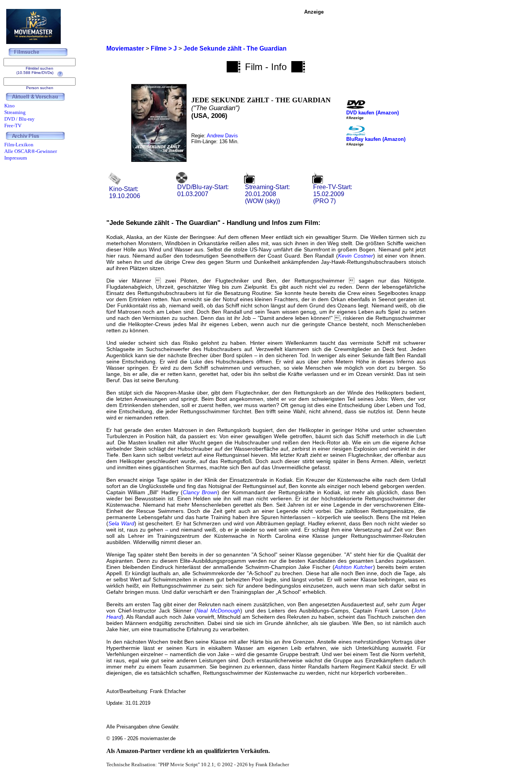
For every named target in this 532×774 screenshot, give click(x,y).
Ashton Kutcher (354, 567)
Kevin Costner (355, 256)
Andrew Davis (222, 136)
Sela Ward (121, 523)
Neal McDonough (218, 610)
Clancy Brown (200, 492)
